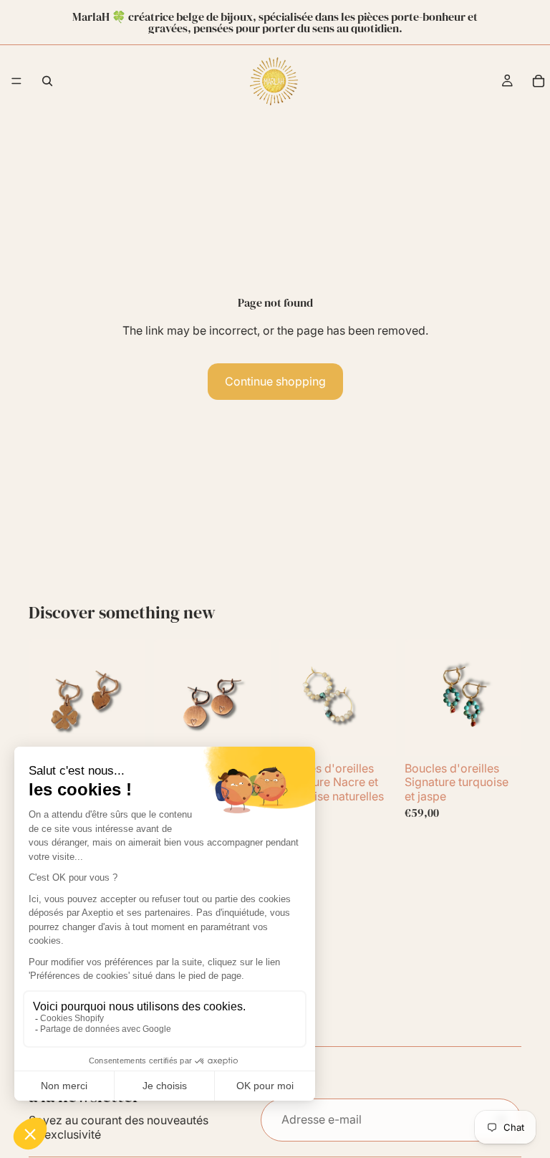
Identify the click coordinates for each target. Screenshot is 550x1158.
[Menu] (16, 80)
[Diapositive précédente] (44, 698)
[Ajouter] (123, 734)
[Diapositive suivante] (129, 698)
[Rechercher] (47, 81)
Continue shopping (275, 381)
